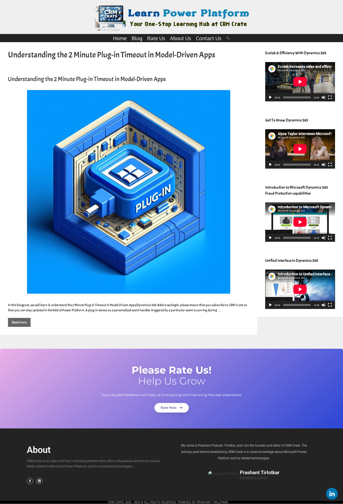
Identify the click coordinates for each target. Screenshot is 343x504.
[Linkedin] (39, 481)
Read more (19, 322)
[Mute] (324, 97)
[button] (228, 38)
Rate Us (156, 38)
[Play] (270, 97)
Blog (137, 38)
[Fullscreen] (330, 97)
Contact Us (208, 38)
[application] (300, 81)
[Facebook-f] (30, 481)
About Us (180, 38)
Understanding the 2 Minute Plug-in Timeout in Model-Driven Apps (87, 79)
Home (120, 38)
